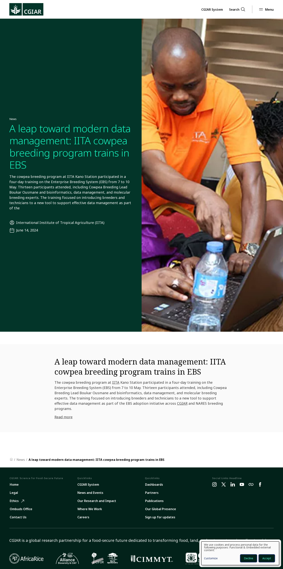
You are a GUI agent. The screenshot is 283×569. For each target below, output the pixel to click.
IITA (115, 382)
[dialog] (240, 553)
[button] (212, 9)
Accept (266, 558)
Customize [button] (211, 558)
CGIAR (182, 403)
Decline (248, 558)
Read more (63, 417)
